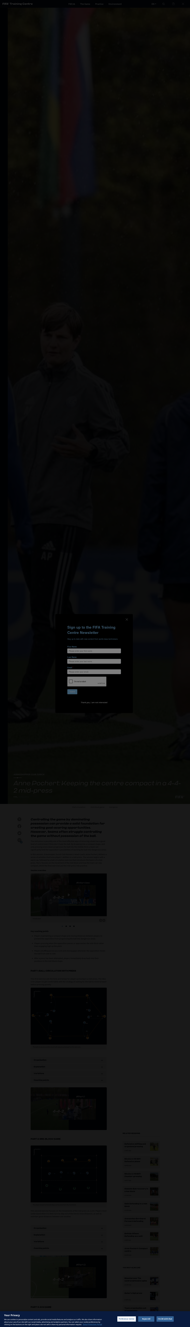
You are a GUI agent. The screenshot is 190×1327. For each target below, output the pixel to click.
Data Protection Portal (92, 1324)
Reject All (146, 1319)
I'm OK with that (165, 1319)
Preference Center (127, 1319)
